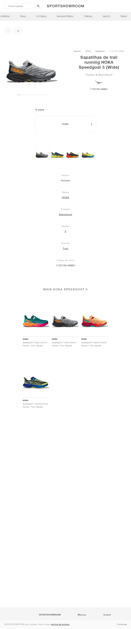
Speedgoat (100, 51)
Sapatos (77, 51)
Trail (65, 248)
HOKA (88, 51)
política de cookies (60, 624)
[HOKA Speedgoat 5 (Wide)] (42, 153)
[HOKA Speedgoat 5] (57, 153)
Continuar (122, 624)
